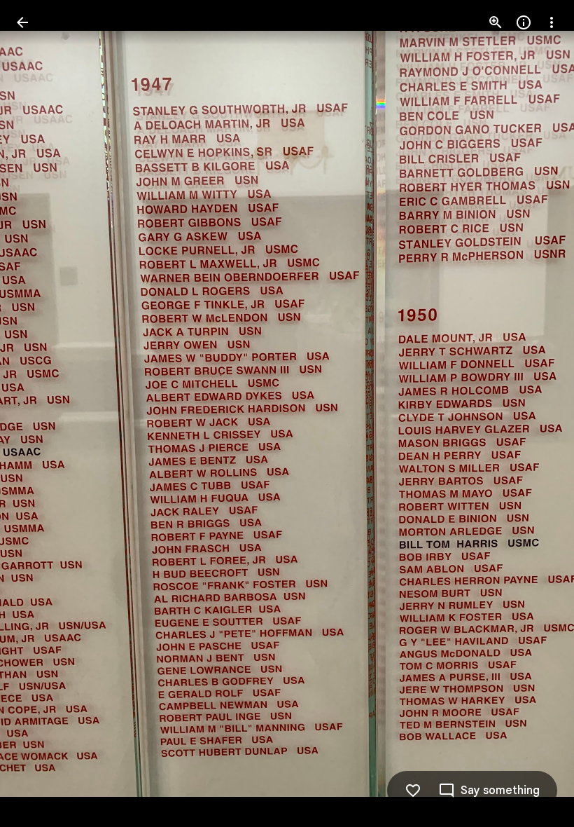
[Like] (413, 790)
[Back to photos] (22, 22)
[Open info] (524, 22)
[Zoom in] (496, 22)
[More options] (552, 22)
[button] (39, 413)
